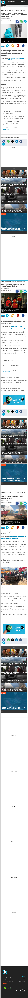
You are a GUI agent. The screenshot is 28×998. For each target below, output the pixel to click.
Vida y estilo (5, 981)
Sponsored (5, 983)
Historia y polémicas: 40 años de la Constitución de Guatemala (13, 229)
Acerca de (23, 978)
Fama (11, 977)
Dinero (7, 977)
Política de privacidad (21, 979)
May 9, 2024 (6, 129)
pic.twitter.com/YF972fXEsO (10, 367)
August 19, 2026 (7, 371)
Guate (4, 977)
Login (7, 1)
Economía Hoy (6, 975)
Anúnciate (23, 976)
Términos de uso (22, 981)
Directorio (23, 983)
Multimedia (11, 981)
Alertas (22, 10)
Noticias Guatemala (7, 10)
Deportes (5, 979)
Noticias (16, 10)
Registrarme (12, 1)
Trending (9, 979)
